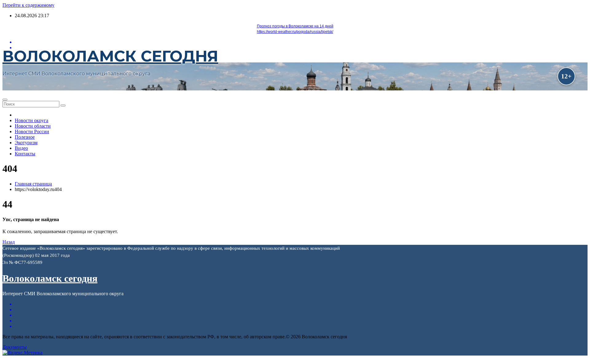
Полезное (25, 137)
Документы (14, 347)
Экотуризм (26, 142)
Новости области (33, 126)
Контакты (25, 153)
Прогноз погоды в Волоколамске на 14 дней (295, 26)
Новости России (32, 131)
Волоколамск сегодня (110, 56)
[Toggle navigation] (4, 100)
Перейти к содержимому (28, 5)
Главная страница (33, 183)
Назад (8, 242)
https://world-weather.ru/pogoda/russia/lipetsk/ (295, 32)
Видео (21, 148)
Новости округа (31, 120)
